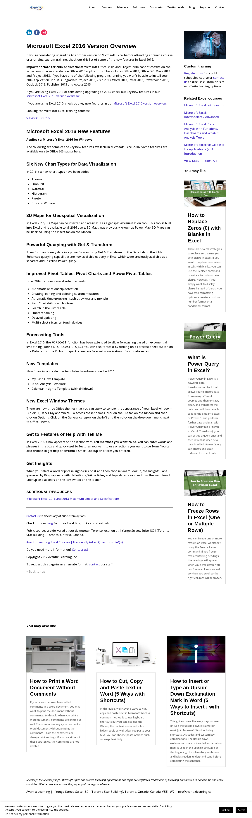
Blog (192, 7)
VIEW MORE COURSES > (200, 161)
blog (50, 523)
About (93, 7)
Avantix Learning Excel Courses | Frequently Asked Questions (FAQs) (74, 542)
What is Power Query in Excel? (203, 364)
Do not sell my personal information (27, 814)
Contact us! (80, 550)
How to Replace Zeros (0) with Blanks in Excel (204, 228)
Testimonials (175, 7)
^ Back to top (35, 571)
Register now (193, 73)
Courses (107, 7)
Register (205, 7)
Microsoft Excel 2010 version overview (139, 103)
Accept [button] (241, 810)
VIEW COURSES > (38, 118)
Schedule (122, 7)
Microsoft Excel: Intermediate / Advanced (201, 115)
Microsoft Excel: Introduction (204, 105)
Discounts (156, 7)
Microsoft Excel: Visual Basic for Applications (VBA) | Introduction (204, 149)
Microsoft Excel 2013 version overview (53, 96)
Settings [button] (226, 810)
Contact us (33, 516)
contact (95, 564)
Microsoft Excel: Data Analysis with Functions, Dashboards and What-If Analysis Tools (201, 130)
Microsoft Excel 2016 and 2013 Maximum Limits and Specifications (73, 499)
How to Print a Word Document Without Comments (54, 687)
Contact (220, 7)
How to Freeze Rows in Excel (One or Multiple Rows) (204, 517)
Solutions (139, 7)
